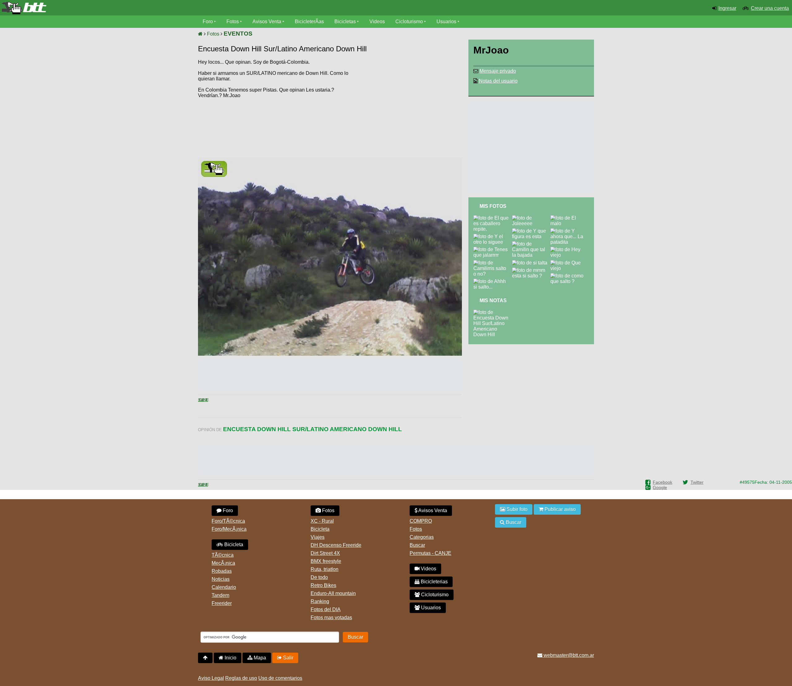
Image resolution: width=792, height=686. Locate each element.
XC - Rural (322, 521)
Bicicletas (345, 21)
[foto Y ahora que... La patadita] (569, 231)
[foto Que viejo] (569, 262)
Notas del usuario (498, 81)
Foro (208, 21)
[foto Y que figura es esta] (531, 231)
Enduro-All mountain (333, 593)
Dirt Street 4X (325, 553)
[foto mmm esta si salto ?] (531, 270)
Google (660, 487)
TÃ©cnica (223, 555)
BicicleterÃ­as (309, 21)
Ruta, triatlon (324, 569)
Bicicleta (233, 544)
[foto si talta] (531, 262)
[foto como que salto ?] (569, 275)
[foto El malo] (569, 218)
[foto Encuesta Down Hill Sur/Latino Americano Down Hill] (492, 312)
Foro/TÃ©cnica (228, 521)
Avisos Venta (266, 21)
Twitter (697, 482)
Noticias (221, 579)
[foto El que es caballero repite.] (492, 218)
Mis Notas (493, 300)
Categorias (422, 537)
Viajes (318, 537)
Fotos (232, 21)
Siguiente (203, 400)
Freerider (222, 603)
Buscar (417, 545)
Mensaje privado (498, 71)
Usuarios (446, 21)
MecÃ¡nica (223, 563)
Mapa (259, 657)
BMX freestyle (326, 561)
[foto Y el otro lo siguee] (492, 236)
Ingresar (727, 8)
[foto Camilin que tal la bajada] (531, 244)
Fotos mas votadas (331, 617)
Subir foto (516, 509)
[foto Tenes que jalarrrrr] (492, 249)
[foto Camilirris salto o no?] (492, 262)
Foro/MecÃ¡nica (229, 529)
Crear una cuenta (770, 8)
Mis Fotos (493, 206)
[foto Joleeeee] (531, 218)
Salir (287, 657)
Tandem (220, 595)
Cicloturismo (409, 21)
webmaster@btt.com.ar (568, 655)
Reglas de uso (241, 678)
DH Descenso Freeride (336, 545)
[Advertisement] (409, 107)
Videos (377, 21)
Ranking (320, 601)
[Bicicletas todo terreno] (132, 8)
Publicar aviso (559, 509)
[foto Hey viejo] (569, 249)
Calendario (224, 587)
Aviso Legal (211, 678)
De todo (319, 577)
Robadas (222, 571)
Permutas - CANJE (430, 553)
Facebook (662, 482)
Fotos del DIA (326, 609)
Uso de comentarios (280, 678)
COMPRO (421, 521)
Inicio (229, 657)
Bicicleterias (434, 581)
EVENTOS (238, 33)
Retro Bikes (323, 585)
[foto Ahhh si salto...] (492, 281)
